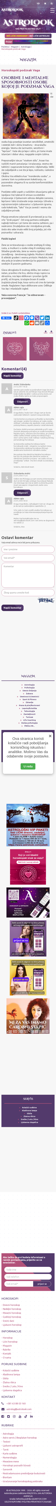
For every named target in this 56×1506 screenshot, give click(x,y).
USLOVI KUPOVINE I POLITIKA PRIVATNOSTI (24, 1502)
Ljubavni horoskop (12, 1325)
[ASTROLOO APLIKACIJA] (28, 902)
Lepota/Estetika (29, 708)
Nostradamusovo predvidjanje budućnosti (24, 1473)
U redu (28, 766)
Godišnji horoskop (12, 1317)
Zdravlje (29, 702)
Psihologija (29, 688)
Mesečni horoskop (12, 1313)
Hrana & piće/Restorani (29, 705)
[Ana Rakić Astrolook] (28, 1016)
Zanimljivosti (29, 714)
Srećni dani (8, 1321)
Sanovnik (7, 1469)
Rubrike (6, 1349)
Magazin (15, 47)
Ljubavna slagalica (29, 1122)
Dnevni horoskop (11, 1305)
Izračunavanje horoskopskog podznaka (23, 1481)
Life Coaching (29, 720)
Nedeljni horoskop (12, 1309)
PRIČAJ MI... (29, 726)
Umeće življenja (29, 691)
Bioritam (7, 1477)
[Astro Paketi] (28, 938)
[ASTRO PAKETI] (28, 825)
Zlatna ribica (29, 1116)
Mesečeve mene (11, 1461)
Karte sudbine (10, 1453)
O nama (7, 1357)
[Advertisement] (28, 644)
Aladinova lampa (29, 1110)
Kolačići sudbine (29, 1107)
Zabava (29, 694)
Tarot (5, 1449)
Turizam (29, 717)
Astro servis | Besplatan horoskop (20, 1437)
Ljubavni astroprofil (13, 1445)
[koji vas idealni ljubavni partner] (28, 867)
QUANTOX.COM (39, 1499)
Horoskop (8, 1337)
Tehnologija (29, 711)
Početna (5, 47)
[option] (14, 349)
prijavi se (42, 1284)
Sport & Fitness (29, 699)
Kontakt (7, 1353)
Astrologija (26, 47)
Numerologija (10, 1457)
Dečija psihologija (29, 723)
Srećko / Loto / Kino (29, 1119)
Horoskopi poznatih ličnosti (17, 1465)
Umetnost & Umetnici (29, 696)
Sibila (29, 1113)
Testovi (6, 1441)
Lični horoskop (10, 1341)
